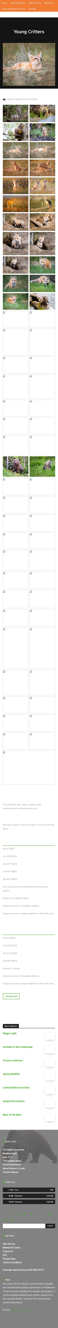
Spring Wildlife (11, 1074)
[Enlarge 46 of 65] (51, 536)
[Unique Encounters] (50, 1104)
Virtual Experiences (12, 1164)
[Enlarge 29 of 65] (24, 378)
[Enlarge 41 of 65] (24, 499)
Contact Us (8, 1251)
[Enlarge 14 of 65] (51, 217)
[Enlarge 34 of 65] (51, 421)
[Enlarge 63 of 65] (24, 736)
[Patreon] (24, 1214)
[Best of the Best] (50, 1117)
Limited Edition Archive (16, 1087)
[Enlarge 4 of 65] (51, 127)
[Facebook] (5, 1214)
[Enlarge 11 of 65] (24, 199)
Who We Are (9, 1244)
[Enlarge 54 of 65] (51, 612)
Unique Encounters (14, 1101)
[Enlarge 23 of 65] (24, 314)
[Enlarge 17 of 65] (24, 260)
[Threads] (11, 1220)
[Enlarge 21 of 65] (24, 296)
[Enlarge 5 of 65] (24, 145)
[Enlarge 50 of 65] (51, 575)
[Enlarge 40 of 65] (51, 481)
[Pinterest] (36, 1214)
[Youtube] (49, 1214)
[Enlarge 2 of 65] (51, 108)
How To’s (7, 1157)
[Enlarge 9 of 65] (24, 181)
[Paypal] (30, 1214)
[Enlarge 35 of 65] (24, 439)
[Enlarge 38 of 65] (51, 460)
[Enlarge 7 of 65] (24, 163)
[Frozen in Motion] (50, 1063)
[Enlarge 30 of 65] (51, 378)
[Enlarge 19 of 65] (24, 278)
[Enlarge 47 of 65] (24, 553)
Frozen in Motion (13, 1060)
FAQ (5, 1255)
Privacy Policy (9, 1258)
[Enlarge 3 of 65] (24, 127)
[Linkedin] (17, 1214)
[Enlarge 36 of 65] (51, 439)
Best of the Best (12, 1114)
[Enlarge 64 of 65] (51, 736)
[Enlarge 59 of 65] (24, 700)
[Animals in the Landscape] (50, 1049)
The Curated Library (12, 1160)
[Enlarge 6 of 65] (51, 145)
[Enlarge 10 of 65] (51, 181)
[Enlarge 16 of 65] (51, 235)
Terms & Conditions (12, 1262)
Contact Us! (11, 996)
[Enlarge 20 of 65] (51, 278)
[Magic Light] (50, 1036)
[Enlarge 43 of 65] (24, 518)
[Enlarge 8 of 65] (51, 163)
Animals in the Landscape (18, 1046)
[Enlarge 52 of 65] (51, 593)
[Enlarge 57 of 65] (24, 673)
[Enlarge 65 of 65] (51, 754)
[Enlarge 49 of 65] (24, 575)
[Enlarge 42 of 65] (51, 499)
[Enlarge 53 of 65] (24, 612)
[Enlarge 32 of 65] (51, 403)
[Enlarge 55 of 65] (24, 631)
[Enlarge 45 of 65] (24, 536)
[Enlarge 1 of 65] (24, 108)
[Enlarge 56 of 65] (51, 631)
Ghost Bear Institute (20, 1309)
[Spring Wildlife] (50, 1076)
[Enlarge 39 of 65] (24, 481)
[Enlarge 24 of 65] (51, 314)
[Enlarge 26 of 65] (51, 332)
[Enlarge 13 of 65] (24, 217)
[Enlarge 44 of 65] (51, 518)
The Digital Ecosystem (13, 1149)
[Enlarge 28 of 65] (51, 360)
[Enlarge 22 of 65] (51, 296)
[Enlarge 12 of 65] (51, 199)
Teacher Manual (10, 1172)
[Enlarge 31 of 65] (24, 403)
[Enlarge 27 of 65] (24, 360)
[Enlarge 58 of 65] (51, 673)
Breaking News (10, 1153)
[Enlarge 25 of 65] (24, 332)
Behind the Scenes (12, 1247)
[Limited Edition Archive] (50, 1090)
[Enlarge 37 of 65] (24, 460)
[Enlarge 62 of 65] (51, 718)
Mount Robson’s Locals (14, 1168)
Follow (50, 1196)
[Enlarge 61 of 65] (24, 718)
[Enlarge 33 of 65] (24, 421)
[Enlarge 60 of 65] (51, 700)
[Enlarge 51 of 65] (24, 593)
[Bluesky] (5, 1220)
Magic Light (9, 1033)
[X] (43, 1214)
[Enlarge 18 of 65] (51, 260)
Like (51, 1190)
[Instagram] (11, 1214)
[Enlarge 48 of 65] (51, 553)
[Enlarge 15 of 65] (24, 235)
